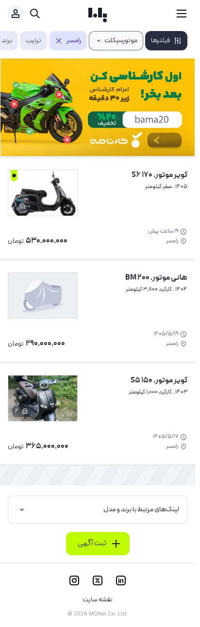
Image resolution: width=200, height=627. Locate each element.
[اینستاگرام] (74, 580)
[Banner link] (97, 107)
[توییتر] (97, 580)
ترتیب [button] (33, 41)
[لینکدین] (121, 580)
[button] (166, 40)
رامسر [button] (74, 41)
